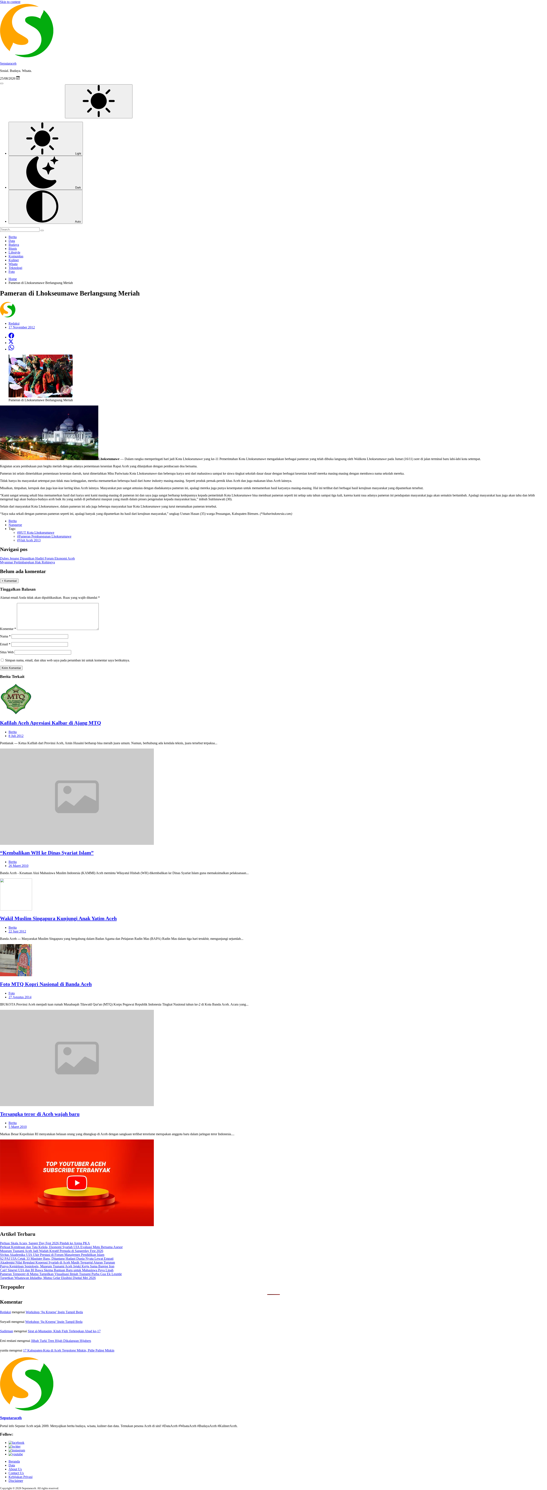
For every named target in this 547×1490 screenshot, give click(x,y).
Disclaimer (16, 1481)
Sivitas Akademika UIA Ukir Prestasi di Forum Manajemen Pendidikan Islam (52, 1255)
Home (13, 279)
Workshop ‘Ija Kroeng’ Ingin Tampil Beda (54, 1312)
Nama (5, 636)
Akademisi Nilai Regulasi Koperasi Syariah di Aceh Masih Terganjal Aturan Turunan (57, 1262)
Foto (12, 271)
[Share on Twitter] (11, 343)
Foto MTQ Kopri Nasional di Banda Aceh (46, 984)
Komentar (8, 629)
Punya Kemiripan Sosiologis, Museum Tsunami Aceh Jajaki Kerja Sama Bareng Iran (57, 1266)
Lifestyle (14, 252)
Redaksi (5, 1312)
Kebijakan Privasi (20, 1477)
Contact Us (16, 1473)
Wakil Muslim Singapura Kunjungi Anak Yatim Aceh (58, 918)
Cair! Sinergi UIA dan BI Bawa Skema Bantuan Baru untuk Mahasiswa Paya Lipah (56, 1270)
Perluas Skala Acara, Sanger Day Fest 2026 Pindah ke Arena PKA (45, 1243)
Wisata (13, 264)
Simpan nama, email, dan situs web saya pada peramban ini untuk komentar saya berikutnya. (67, 660)
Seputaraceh (8, 63)
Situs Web (7, 652)
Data (12, 241)
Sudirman (6, 1331)
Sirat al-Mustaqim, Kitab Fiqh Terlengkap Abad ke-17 (64, 1331)
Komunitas (16, 256)
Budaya (14, 245)
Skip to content (10, 2)
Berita (13, 237)
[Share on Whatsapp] (11, 349)
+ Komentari (9, 580)
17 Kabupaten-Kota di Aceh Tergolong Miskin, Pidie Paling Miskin (68, 1350)
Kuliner (14, 260)
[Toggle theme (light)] (98, 101)
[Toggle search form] (1, 83)
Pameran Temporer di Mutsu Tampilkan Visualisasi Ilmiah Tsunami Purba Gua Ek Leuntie (61, 1274)
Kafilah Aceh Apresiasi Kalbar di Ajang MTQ (50, 723)
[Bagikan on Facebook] (11, 337)
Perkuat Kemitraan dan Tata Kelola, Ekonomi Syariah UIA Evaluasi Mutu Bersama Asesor (61, 1247)
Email (5, 644)
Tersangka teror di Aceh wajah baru (39, 1114)
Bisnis (13, 248)
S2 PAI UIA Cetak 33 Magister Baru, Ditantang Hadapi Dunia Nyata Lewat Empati (56, 1258)
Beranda (14, 1461)
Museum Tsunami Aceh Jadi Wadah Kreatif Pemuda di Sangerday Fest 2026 (51, 1251)
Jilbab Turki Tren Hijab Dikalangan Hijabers (61, 1341)
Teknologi (15, 268)
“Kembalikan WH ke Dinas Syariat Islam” (47, 853)
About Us (15, 1469)
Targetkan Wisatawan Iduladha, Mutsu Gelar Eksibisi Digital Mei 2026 (48, 1278)
